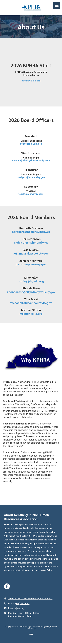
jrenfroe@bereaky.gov (31, 264)
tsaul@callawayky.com (31, 194)
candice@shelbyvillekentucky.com (31, 160)
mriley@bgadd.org (31, 281)
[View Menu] (56, 5)
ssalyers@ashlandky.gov (31, 177)
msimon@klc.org (31, 313)
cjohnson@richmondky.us (31, 242)
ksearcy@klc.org (31, 80)
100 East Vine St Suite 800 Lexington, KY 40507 (30, 598)
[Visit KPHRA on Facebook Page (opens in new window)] (7, 586)
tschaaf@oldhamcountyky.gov (31, 303)
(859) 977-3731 (22, 603)
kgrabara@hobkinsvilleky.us (31, 231)
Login (31, 634)
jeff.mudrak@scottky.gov (31, 253)
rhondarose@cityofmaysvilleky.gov (31, 292)
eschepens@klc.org (31, 143)
